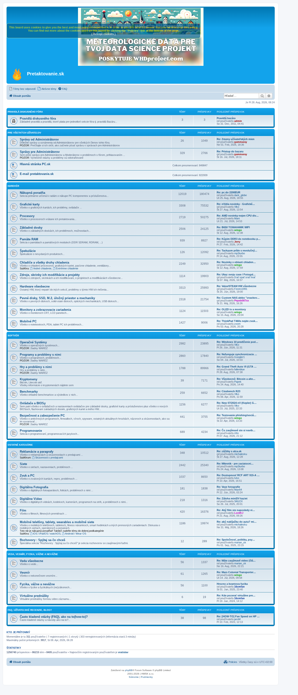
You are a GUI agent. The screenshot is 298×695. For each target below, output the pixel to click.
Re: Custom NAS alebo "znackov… (238, 297)
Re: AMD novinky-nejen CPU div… (238, 215)
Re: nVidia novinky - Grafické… (236, 204)
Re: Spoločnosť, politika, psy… (236, 539)
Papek (237, 381)
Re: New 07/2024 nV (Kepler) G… (237, 402)
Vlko (236, 206)
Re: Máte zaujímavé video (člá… (236, 560)
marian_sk (240, 542)
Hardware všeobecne (35, 286)
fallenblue (239, 369)
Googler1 (239, 357)
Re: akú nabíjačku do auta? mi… (237, 521)
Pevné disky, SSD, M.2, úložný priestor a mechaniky (57, 298)
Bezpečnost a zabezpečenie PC (42, 415)
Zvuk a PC (27, 475)
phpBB (128, 670)
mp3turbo (239, 253)
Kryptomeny (28, 379)
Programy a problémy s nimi (40, 354)
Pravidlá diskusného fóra (25, 111)
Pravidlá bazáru (226, 118)
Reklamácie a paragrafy (36, 451)
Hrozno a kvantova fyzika (232, 583)
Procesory (27, 216)
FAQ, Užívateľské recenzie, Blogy (30, 610)
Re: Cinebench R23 (228, 391)
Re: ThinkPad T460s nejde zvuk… (237, 321)
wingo (238, 230)
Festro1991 (240, 288)
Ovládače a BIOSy (33, 403)
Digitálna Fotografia (34, 487)
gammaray (240, 141)
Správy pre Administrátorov (40, 152)
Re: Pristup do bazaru (230, 151)
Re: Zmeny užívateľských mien (235, 139)
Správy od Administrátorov (39, 139)
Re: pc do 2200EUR (228, 192)
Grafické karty (30, 204)
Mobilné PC (28, 321)
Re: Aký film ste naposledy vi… (236, 510)
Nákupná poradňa (32, 192)
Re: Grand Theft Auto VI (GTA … (237, 366)
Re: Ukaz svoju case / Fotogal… (236, 274)
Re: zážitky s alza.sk (229, 451)
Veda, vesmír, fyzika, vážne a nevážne (33, 554)
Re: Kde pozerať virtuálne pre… (236, 595)
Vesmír (25, 572)
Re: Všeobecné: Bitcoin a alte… (236, 379)
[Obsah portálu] (17, 74)
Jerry (237, 241)
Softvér (13, 335)
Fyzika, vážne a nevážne (37, 584)
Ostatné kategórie (20, 445)
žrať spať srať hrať (244, 277)
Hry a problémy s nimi (36, 367)
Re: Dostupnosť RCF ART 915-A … (238, 475)
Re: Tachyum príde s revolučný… (237, 250)
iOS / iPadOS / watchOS (47, 533)
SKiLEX (238, 501)
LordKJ (238, 512)
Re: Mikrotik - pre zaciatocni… (235, 463)
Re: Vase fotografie (228, 486)
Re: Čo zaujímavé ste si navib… (236, 430)
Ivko (236, 478)
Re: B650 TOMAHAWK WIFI (233, 227)
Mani (237, 218)
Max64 (238, 489)
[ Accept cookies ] (103, 34)
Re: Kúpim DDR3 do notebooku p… (239, 238)
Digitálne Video (31, 499)
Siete (23, 464)
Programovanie (31, 430)
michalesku (240, 454)
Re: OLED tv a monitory (231, 309)
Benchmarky (29, 391)
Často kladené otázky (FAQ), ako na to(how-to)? (54, 616)
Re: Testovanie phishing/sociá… (236, 415)
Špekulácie (28, 251)
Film (23, 510)
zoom (237, 323)
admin (238, 121)
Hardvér (13, 186)
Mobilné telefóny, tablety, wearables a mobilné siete (57, 522)
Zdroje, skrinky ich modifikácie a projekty (50, 275)
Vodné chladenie (42, 268)
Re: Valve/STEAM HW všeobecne (236, 286)
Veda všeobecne (31, 561)
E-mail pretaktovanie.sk (37, 174)
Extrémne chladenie (67, 268)
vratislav (123, 652)
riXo (236, 433)
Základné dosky (31, 227)
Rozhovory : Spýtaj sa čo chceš (42, 540)
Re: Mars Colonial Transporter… (236, 572)
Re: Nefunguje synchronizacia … (237, 354)
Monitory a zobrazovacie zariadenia (45, 309)
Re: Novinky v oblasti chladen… (236, 262)
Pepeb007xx (241, 300)
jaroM (237, 619)
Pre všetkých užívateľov (24, 132)
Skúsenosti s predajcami (49, 457)
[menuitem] (22, 89)
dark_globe (240, 195)
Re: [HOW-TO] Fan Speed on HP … (238, 616)
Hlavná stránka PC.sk (35, 164)
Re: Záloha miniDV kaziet (232, 498)
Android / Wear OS (75, 533)
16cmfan (239, 586)
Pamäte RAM (29, 239)
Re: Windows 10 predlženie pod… (237, 342)
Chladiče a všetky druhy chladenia (44, 262)
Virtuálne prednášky (34, 596)
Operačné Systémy (33, 342)
